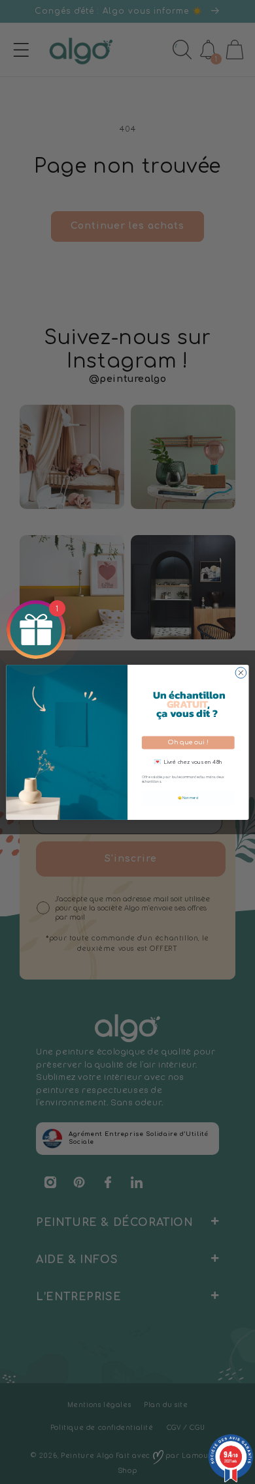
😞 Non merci (188, 797)
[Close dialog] (240, 672)
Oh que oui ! (188, 742)
